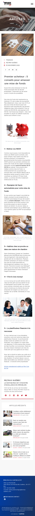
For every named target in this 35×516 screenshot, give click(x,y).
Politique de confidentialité (10, 510)
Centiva (21, 513)
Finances (9, 60)
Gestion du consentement (17, 511)
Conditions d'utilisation (25, 510)
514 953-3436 (11, 488)
